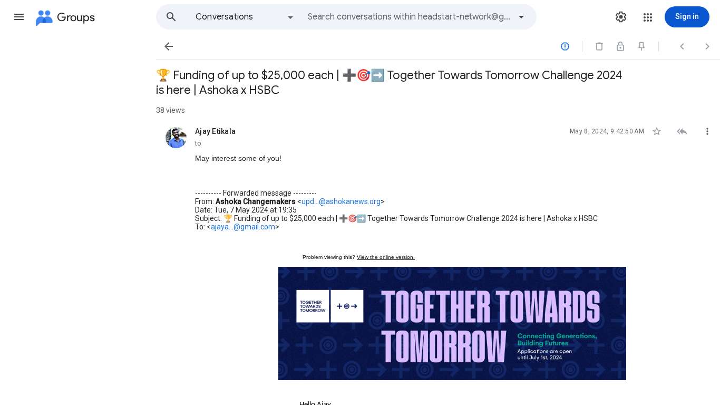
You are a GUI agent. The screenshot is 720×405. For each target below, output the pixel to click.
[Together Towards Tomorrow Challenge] (452, 323)
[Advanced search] (521, 17)
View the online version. (386, 257)
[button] (19, 17)
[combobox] (409, 17)
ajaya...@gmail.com (243, 227)
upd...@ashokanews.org (341, 201)
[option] (245, 17)
